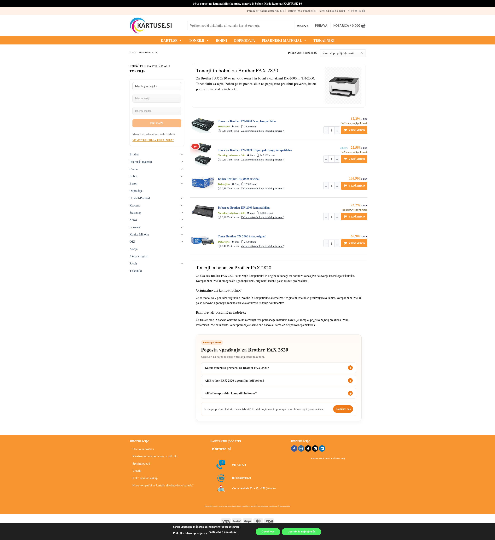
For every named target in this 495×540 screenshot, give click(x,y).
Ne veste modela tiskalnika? (153, 140)
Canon (134, 169)
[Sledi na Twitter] (356, 11)
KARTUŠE (169, 40)
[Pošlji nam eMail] (360, 11)
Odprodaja (136, 191)
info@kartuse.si (241, 478)
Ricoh (133, 263)
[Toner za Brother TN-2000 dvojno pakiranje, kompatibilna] (202, 154)
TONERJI (196, 40)
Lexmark (135, 227)
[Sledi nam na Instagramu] (352, 11)
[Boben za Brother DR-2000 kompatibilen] (202, 212)
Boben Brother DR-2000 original (238, 179)
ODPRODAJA (244, 40)
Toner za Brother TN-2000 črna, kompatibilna (247, 121)
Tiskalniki (324, 40)
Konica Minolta (139, 234)
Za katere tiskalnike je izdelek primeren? (262, 130)
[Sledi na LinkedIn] (363, 11)
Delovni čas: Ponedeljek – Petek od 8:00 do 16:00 (316, 11)
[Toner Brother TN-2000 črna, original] (202, 240)
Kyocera (135, 205)
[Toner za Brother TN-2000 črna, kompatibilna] (202, 125)
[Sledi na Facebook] (349, 11)
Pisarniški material (282, 40)
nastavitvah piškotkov (222, 532)
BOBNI (221, 40)
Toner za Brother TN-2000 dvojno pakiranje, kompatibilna (255, 150)
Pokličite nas (343, 409)
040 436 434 (239, 465)
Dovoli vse (267, 531)
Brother (134, 154)
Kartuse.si (221, 449)
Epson (133, 183)
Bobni (133, 176)
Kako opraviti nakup (145, 478)
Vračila (136, 470)
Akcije (133, 249)
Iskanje (303, 25)
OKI (132, 241)
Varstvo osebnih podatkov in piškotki (155, 456)
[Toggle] (182, 154)
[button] (321, 25)
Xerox (133, 220)
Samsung (135, 212)
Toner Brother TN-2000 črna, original (242, 236)
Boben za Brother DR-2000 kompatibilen (244, 207)
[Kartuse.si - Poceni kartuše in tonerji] (155, 25)
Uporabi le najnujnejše (301, 531)
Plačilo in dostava (143, 449)
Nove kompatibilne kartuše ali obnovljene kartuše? (163, 485)
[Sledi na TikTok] (308, 448)
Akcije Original (139, 256)
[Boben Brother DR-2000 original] (202, 183)
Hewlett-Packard (140, 198)
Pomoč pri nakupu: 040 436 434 (265, 11)
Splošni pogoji (141, 463)
